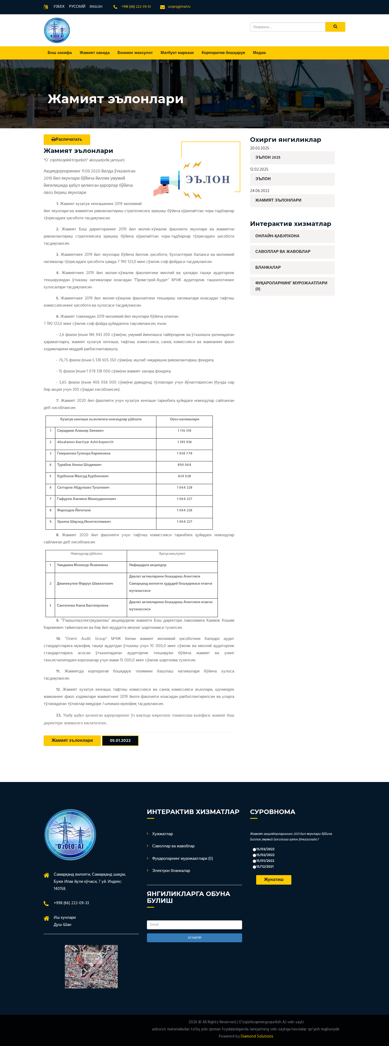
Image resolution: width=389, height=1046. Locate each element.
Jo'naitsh (194, 938)
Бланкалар (268, 268)
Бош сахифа (60, 53)
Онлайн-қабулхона (277, 236)
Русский (77, 7)
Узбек (59, 7)
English (96, 7)
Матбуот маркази (177, 53)
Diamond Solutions (257, 1036)
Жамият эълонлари (72, 740)
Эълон (263, 179)
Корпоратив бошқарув (223, 53)
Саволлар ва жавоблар (282, 252)
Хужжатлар (162, 834)
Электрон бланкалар (171, 871)
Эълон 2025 (267, 157)
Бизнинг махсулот (135, 53)
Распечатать (69, 139)
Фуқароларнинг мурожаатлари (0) (291, 286)
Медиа (259, 53)
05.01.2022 (120, 740)
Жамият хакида (95, 53)
